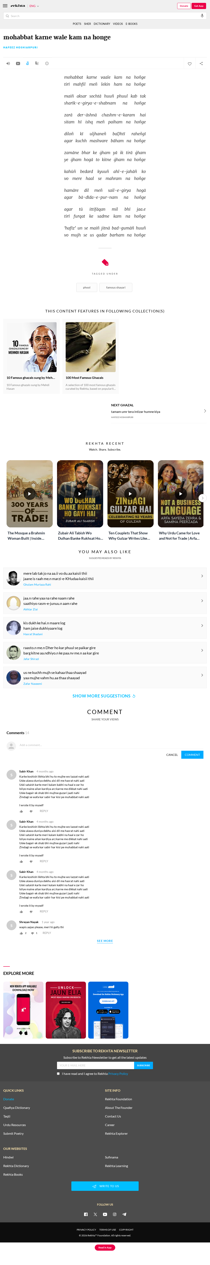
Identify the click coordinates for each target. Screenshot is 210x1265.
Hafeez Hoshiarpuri (20, 47)
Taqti (6, 1116)
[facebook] (85, 1214)
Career (110, 1124)
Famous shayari (116, 287)
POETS (77, 23)
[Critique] (47, 63)
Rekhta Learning (116, 1165)
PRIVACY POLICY (86, 1229)
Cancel (172, 754)
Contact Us (113, 1116)
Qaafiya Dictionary (16, 1107)
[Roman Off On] (27, 63)
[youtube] (105, 1214)
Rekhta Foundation (118, 1099)
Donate (184, 5)
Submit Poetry (13, 1133)
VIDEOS (118, 23)
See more (105, 941)
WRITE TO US (109, 1186)
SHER (87, 23)
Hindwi (8, 1157)
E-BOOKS (131, 23)
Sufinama (111, 1157)
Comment (192, 754)
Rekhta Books (13, 1174)
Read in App (105, 1247)
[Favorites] (189, 63)
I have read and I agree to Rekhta (95, 1073)
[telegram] (124, 1214)
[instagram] (114, 1214)
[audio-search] (202, 15)
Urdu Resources (14, 1124)
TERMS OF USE (107, 1229)
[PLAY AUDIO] (8, 63)
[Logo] (18, 6)
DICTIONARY (102, 23)
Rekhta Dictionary (16, 1165)
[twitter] (95, 1214)
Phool (86, 287)
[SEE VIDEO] (18, 63)
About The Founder (118, 1107)
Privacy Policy (118, 1073)
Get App (198, 5)
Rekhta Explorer (116, 1133)
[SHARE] (201, 63)
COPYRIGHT (126, 1229)
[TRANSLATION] (37, 65)
